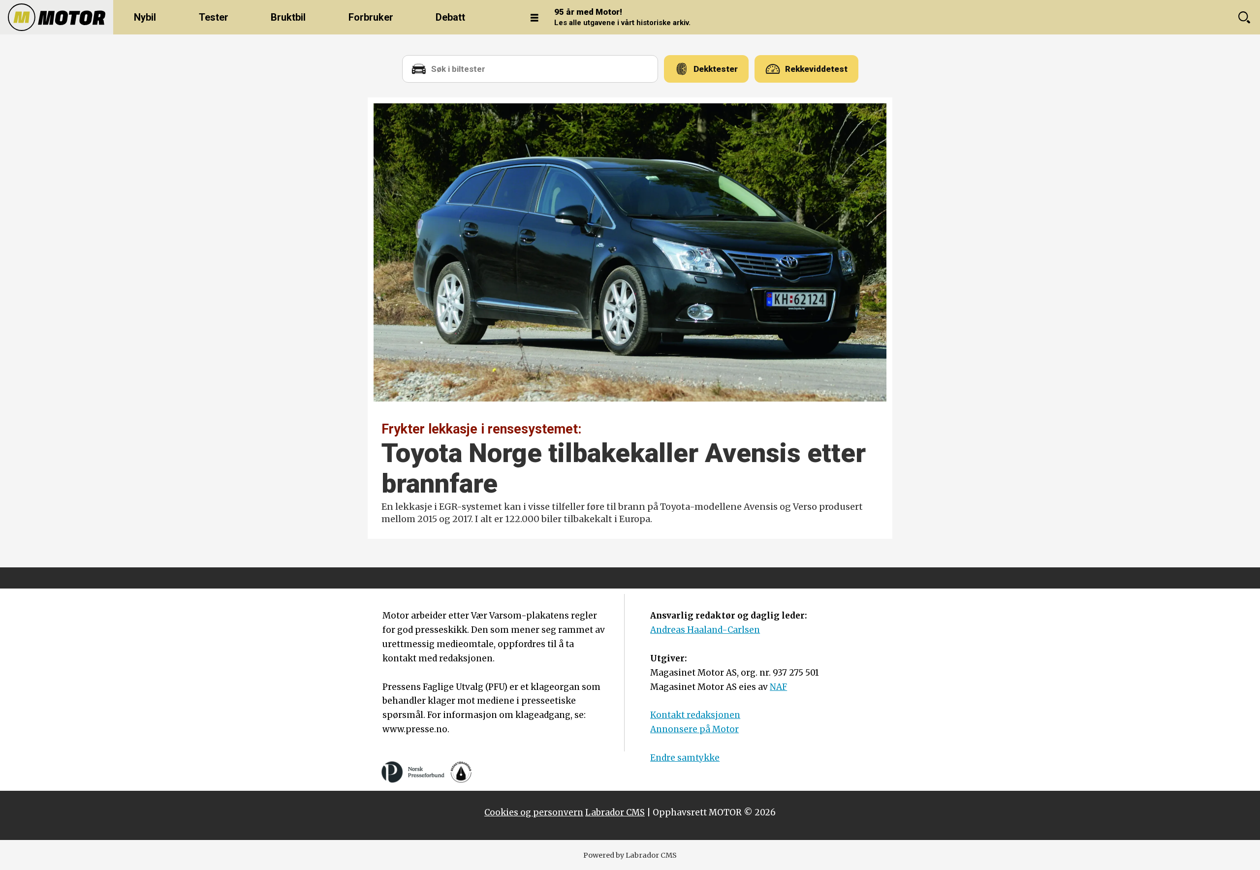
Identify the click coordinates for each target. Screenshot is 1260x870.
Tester (213, 17)
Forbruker (370, 17)
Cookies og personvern (533, 812)
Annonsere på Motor (694, 729)
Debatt (450, 17)
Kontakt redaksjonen (695, 715)
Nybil (145, 17)
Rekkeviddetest (816, 69)
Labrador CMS (615, 812)
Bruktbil (288, 17)
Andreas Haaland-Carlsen (705, 629)
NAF (778, 687)
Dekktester (715, 69)
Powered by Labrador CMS (630, 855)
